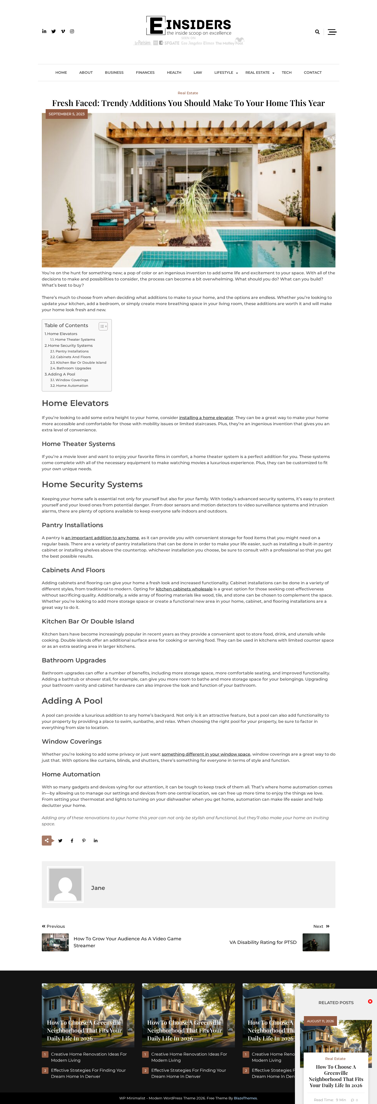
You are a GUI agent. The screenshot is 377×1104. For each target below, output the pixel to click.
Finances (145, 72)
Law (198, 72)
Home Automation (72, 385)
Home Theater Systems (75, 339)
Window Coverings (72, 380)
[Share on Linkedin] (95, 840)
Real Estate (257, 72)
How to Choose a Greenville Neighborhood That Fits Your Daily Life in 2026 (336, 1075)
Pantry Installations (72, 351)
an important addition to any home (102, 537)
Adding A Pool (61, 374)
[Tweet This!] (60, 840)
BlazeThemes (245, 1098)
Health (174, 72)
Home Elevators (62, 333)
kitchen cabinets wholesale (184, 589)
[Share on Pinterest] (84, 840)
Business (114, 72)
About (86, 72)
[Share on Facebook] (72, 840)
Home (61, 72)
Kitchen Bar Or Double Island (81, 362)
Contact (313, 72)
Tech (287, 72)
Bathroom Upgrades (74, 368)
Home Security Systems (70, 345)
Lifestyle (223, 72)
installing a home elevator (206, 417)
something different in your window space (206, 754)
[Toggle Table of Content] (100, 326)
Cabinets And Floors (73, 357)
